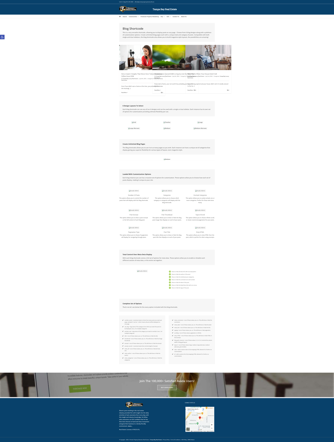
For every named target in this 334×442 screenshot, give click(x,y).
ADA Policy (184, 439)
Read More (124, 92)
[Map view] (200, 407)
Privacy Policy (166, 439)
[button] (2, 37)
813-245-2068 (129, 2)
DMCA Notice (191, 439)
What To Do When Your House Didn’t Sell (202, 74)
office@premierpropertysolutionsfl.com (144, 2)
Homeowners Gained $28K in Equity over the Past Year (174, 74)
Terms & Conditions (175, 439)
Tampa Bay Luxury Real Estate (130, 78)
